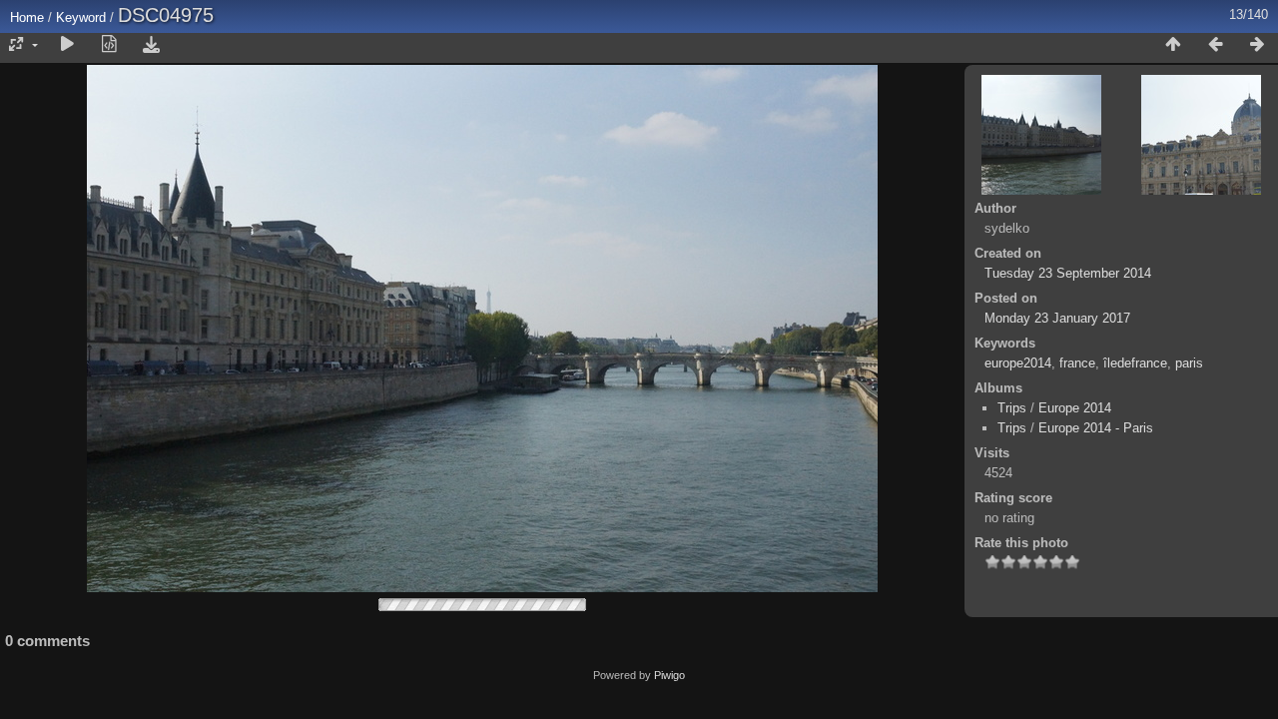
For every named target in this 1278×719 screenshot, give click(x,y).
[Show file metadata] (109, 45)
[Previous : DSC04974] (1215, 45)
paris (1189, 363)
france (1077, 363)
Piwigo (669, 675)
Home (27, 17)
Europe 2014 (1074, 407)
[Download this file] (151, 45)
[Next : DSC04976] (1257, 45)
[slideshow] (67, 45)
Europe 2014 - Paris (1095, 427)
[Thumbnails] (1173, 45)
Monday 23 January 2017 (1057, 318)
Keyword (81, 17)
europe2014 (1017, 363)
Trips (1011, 407)
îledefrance (1135, 363)
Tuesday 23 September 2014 (1067, 273)
